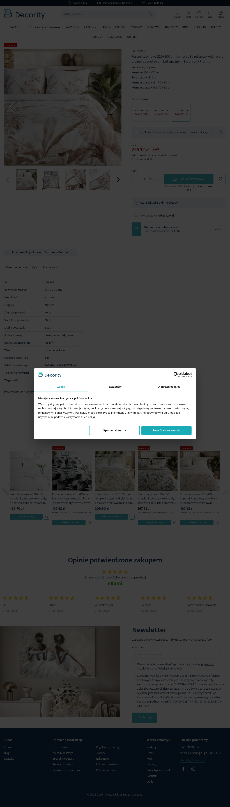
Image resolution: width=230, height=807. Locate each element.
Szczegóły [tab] (115, 386)
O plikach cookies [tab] (169, 386)
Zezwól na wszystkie (166, 430)
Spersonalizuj (112, 430)
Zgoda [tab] (61, 386)
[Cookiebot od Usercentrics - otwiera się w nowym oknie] (176, 374)
